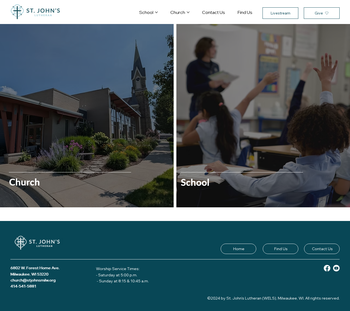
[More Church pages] (188, 12)
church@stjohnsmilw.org (33, 280)
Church (24, 181)
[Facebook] (327, 268)
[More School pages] (156, 12)
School (195, 182)
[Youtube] (336, 268)
